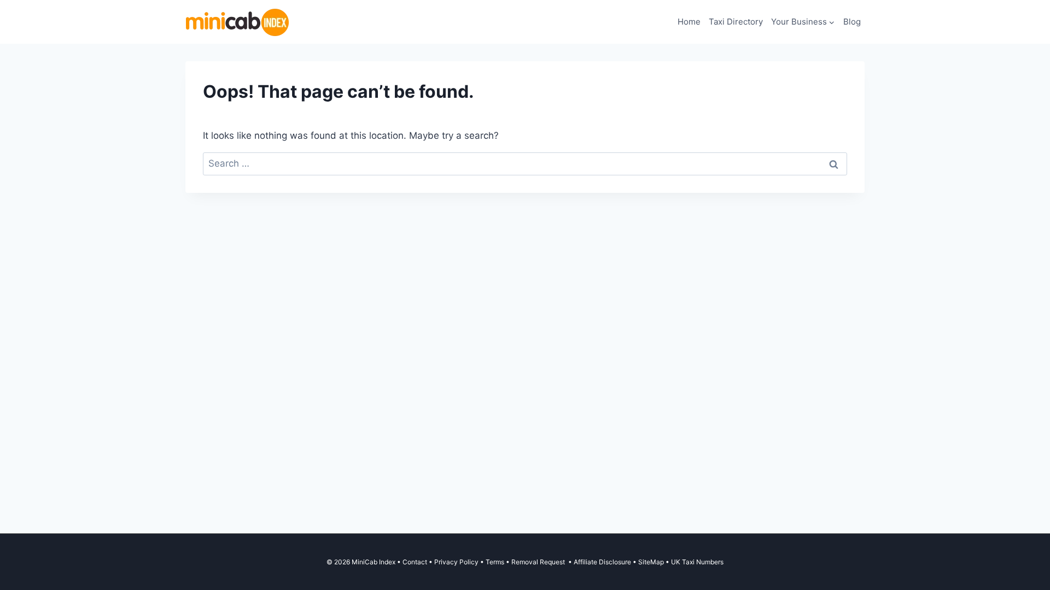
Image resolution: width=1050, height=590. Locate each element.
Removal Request (539, 562)
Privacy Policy (456, 562)
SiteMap (652, 562)
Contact (414, 562)
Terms (495, 562)
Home (689, 21)
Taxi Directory (736, 21)
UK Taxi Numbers (697, 562)
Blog (852, 21)
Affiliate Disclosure (602, 562)
